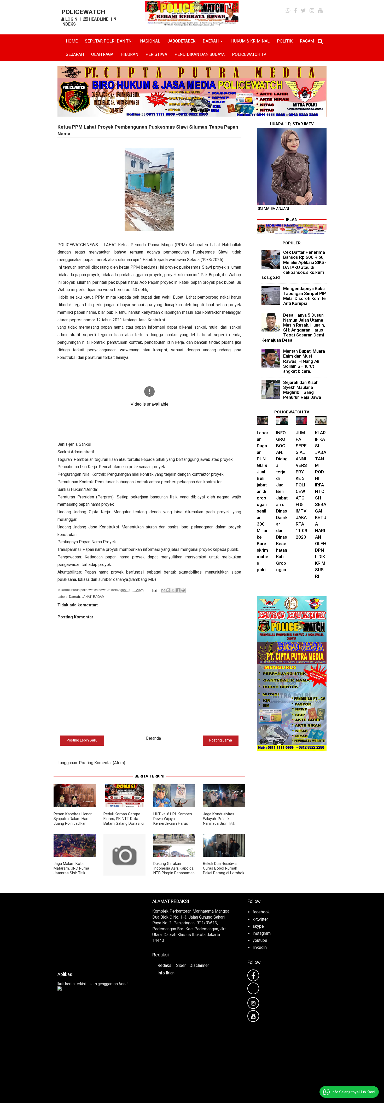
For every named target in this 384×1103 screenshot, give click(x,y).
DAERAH (211, 41)
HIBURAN (129, 54)
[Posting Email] (154, 590)
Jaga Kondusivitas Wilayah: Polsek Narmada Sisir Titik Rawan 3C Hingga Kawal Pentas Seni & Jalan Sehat (223, 826)
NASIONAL (150, 41)
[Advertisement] (97, 930)
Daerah (74, 597)
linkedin (260, 947)
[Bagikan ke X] (173, 590)
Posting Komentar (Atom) (102, 762)
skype (258, 926)
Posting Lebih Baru (82, 740)
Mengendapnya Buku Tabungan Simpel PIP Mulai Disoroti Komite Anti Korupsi (304, 296)
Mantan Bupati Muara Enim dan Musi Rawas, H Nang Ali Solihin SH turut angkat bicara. (304, 361)
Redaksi (165, 965)
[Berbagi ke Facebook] (178, 590)
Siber (181, 965)
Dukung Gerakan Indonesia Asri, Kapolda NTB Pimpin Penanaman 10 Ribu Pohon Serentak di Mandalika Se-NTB (174, 873)
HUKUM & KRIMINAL (250, 41)
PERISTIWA (156, 54)
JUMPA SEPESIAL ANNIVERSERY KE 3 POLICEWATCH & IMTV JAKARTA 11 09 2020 (301, 485)
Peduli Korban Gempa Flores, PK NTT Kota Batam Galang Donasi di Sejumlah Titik (123, 821)
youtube (260, 940)
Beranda (153, 738)
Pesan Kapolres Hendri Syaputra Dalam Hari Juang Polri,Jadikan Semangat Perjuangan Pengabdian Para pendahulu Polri (73, 826)
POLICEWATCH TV (249, 54)
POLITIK (285, 41)
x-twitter (260, 919)
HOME (72, 41)
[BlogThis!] (168, 590)
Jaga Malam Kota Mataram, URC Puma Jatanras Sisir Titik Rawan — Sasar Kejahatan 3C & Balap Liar (72, 875)
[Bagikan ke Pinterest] (183, 590)
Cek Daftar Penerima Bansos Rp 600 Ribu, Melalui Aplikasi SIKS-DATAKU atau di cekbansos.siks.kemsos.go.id (293, 265)
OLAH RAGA (102, 54)
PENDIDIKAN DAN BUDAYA (199, 54)
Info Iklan (166, 973)
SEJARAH (75, 54)
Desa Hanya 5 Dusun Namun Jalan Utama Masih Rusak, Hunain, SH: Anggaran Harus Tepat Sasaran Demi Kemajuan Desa (293, 327)
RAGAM (307, 41)
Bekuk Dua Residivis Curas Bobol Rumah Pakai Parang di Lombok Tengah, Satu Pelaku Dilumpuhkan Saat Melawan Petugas (223, 875)
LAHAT (86, 597)
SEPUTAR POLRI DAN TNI (109, 41)
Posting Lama (220, 740)
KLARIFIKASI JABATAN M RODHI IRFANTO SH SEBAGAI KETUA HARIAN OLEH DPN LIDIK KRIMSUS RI (320, 504)
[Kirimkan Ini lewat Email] (163, 590)
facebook (261, 911)
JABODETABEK (181, 41)
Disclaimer (199, 965)
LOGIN (70, 19)
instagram (262, 933)
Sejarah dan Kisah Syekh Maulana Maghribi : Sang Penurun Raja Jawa (302, 390)
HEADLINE (98, 19)
